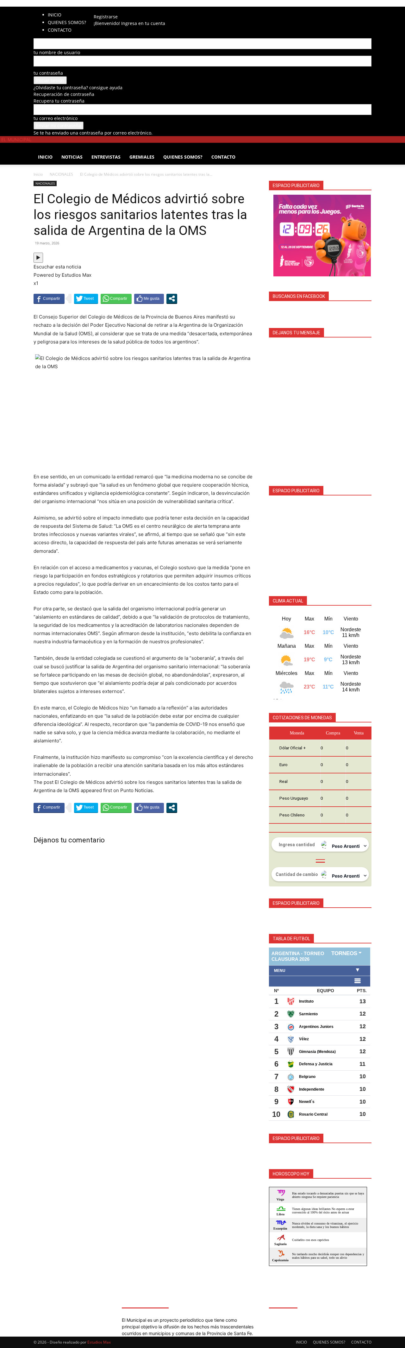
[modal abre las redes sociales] (171, 298)
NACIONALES (61, 174)
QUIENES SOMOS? (67, 22)
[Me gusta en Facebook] (149, 298)
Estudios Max (99, 1342)
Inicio (38, 174)
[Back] (133, 10)
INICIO (54, 15)
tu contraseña (48, 73)
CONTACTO (223, 157)
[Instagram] (108, 10)
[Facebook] (103, 10)
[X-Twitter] (117, 10)
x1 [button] (36, 283)
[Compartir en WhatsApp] (116, 298)
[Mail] (113, 10)
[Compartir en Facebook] (49, 298)
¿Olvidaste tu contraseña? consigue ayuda (78, 88)
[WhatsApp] (122, 10)
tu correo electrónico (56, 118)
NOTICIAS (72, 157)
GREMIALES (141, 157)
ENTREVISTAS (106, 157)
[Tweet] (86, 298)
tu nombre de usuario (57, 52)
